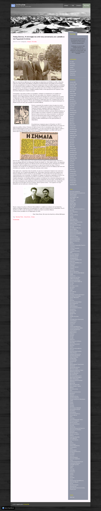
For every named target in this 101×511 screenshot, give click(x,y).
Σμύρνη (71, 442)
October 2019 (73, 95)
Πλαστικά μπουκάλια (75, 191)
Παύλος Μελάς (73, 415)
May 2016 (72, 143)
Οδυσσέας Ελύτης (74, 396)
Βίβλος (71, 242)
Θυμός (71, 315)
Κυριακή (72, 349)
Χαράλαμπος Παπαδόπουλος (77, 480)
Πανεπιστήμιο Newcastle (75, 408)
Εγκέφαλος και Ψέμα (75, 277)
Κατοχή (32, 216)
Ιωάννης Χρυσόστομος (75, 329)
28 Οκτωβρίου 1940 (74, 197)
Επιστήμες (72, 65)
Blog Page (86, 5)
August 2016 (72, 137)
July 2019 (72, 97)
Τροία (71, 467)
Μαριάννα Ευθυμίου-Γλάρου (76, 370)
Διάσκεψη (72, 265)
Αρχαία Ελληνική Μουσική (76, 233)
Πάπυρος (72, 405)
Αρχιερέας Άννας (74, 236)
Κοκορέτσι (72, 339)
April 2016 (72, 144)
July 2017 (72, 116)
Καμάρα (72, 335)
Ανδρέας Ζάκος (73, 223)
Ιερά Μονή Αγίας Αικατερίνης (77, 319)
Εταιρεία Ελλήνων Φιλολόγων (77, 294)
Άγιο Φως (72, 210)
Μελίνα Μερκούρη (74, 373)
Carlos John (72, 198)
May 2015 (72, 165)
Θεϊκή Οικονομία (74, 306)
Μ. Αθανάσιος (73, 358)
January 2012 (73, 182)
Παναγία (72, 406)
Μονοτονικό (72, 383)
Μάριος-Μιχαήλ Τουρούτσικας (77, 364)
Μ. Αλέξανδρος (73, 360)
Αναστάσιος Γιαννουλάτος (76, 222)
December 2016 (73, 129)
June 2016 (72, 141)
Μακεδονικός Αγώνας (75, 367)
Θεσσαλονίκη (73, 310)
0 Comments (16, 219)
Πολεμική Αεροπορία (75, 424)
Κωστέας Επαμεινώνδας (75, 351)
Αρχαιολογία (73, 235)
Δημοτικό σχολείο (74, 257)
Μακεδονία (72, 365)
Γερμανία (72, 246)
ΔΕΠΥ (71, 252)
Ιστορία (29, 41)
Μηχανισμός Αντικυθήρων (76, 377)
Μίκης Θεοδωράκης (74, 379)
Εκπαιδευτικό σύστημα (75, 280)
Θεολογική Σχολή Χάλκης (76, 307)
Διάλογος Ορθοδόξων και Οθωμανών (76, 263)
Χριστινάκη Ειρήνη (74, 485)
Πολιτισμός (72, 63)
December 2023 (73, 88)
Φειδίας (72, 474)
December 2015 (73, 152)
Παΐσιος (71, 403)
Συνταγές (72, 454)
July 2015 (72, 161)
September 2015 (73, 158)
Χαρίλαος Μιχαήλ (74, 482)
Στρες (71, 448)
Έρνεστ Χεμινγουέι (74, 271)
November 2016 (73, 131)
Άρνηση (71, 217)
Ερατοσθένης (73, 291)
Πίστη (71, 416)
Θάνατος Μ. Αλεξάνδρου (76, 302)
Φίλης (71, 476)
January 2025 (73, 86)
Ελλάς (71, 284)
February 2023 (73, 89)
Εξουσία (72, 288)
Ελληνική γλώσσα (74, 286)
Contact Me (26, 504)
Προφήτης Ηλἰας (74, 432)
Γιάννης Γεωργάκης (74, 248)
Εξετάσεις (72, 287)
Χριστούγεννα (73, 486)
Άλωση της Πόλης (74, 214)
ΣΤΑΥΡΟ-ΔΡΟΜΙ (20, 5)
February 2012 (73, 180)
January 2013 (73, 179)
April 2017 (72, 122)
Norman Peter (73, 203)
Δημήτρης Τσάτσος (74, 255)
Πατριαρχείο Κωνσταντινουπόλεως (75, 413)
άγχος (71, 213)
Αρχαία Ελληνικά (74, 230)
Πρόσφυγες (72, 426)
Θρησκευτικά (73, 313)
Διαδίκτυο (72, 268)
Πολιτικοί (72, 425)
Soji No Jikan (72, 206)
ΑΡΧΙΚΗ (66, 5)
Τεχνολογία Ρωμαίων (75, 463)
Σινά (71, 441)
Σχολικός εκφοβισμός (75, 458)
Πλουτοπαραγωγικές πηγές (76, 419)
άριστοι (71, 216)
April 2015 (72, 167)
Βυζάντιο (72, 243)
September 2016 (73, 135)
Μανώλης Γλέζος (19, 216)
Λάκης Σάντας (27, 216)
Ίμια (71, 318)
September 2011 (73, 184)
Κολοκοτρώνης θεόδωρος (75, 341)
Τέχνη (71, 460)
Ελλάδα (34, 41)
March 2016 (72, 146)
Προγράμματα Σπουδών (75, 429)
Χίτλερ (71, 483)
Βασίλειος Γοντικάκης (75, 239)
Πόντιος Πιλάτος (73, 422)
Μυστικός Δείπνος (74, 389)
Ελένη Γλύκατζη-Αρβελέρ (76, 281)
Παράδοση (72, 410)
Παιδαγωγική (73, 71)
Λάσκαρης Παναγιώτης (75, 354)
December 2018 (73, 103)
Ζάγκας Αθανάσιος (74, 297)
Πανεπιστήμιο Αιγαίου (75, 409)
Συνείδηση (72, 453)
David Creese (73, 200)
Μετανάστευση (73, 374)
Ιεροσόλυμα (73, 322)
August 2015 (72, 160)
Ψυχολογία (72, 73)
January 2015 (73, 173)
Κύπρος (71, 347)
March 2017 (72, 124)
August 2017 (72, 114)
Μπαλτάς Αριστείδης (75, 384)
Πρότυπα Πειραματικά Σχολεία (77, 428)
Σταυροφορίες (73, 447)
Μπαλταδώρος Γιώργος (75, 386)
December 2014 (73, 175)
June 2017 (72, 118)
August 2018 (72, 105)
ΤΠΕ (73, 5)
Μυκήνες (72, 387)
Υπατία (71, 473)
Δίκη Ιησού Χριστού (74, 267)
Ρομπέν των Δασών (74, 434)
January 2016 (73, 150)
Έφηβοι (71, 274)
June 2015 (72, 163)
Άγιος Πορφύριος (74, 212)
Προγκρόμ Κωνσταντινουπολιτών (77, 193)
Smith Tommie (73, 204)
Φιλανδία (72, 477)
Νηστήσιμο (72, 393)
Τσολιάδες (72, 470)
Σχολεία (72, 456)
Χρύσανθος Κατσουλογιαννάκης (77, 487)
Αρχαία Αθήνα (73, 229)
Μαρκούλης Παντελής (75, 371)
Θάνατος (72, 300)
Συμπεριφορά (73, 450)
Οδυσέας (72, 395)
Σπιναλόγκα (73, 444)
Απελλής (72, 226)
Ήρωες (71, 299)
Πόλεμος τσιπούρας (74, 421)
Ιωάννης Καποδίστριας (75, 326)
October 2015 (73, 156)
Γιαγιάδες (72, 249)
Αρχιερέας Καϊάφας (75, 238)
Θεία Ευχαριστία (74, 303)
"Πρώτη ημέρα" (73, 194)
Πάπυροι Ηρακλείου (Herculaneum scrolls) (77, 399)
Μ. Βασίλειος (73, 361)
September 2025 (73, 84)
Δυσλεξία (72, 270)
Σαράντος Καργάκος (75, 437)
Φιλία (71, 479)
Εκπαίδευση (72, 75)
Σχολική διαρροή (74, 457)
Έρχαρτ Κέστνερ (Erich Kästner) (77, 273)
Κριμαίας (72, 345)
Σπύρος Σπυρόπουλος (75, 445)
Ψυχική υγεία (73, 489)
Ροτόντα (72, 435)
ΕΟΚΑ (71, 290)
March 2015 (72, 169)
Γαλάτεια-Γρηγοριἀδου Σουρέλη (77, 245)
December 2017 (73, 112)
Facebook (72, 201)
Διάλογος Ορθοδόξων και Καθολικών (76, 260)
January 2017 (73, 127)
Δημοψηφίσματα (74, 258)
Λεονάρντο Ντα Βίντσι (75, 355)
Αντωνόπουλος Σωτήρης (75, 225)
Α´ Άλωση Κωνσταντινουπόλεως (77, 209)
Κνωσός (71, 338)
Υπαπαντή (72, 471)
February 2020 (73, 93)
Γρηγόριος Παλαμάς (75, 251)
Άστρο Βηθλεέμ (73, 219)
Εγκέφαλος (72, 275)
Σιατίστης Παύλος (74, 440)
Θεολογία (72, 69)
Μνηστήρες (72, 381)
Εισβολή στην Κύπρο (74, 278)
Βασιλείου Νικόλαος (74, 241)
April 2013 (72, 177)
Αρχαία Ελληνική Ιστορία (76, 232)
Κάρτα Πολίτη (73, 332)
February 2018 (73, 110)
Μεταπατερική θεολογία (75, 376)
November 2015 (73, 154)
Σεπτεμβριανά (73, 438)
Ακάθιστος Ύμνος (74, 220)
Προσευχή (72, 431)
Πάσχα (71, 402)
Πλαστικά (72, 418)
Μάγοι (71, 363)
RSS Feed (72, 497)
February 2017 (73, 125)
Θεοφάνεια (72, 309)
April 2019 (72, 99)
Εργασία (72, 293)
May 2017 (72, 120)
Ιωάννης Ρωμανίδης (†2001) (76, 328)
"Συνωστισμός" (73, 195)
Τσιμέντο (72, 469)
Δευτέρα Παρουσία (74, 254)
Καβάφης (72, 334)
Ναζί (71, 390)
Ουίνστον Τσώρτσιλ (74, 397)
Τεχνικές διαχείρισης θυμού (76, 461)
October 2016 (73, 133)
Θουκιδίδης (72, 312)
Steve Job (72, 207)
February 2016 (73, 148)
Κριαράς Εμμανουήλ (75, 344)
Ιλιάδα (71, 325)
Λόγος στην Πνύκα (74, 357)
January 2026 (73, 82)
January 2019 (73, 101)
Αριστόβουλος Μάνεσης (75, 227)
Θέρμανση (72, 304)
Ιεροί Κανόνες (73, 320)
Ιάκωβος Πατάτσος (74, 316)
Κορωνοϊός (72, 342)
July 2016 (72, 139)
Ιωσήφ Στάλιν (73, 331)
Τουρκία (72, 466)
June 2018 (72, 106)
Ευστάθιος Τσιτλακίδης (75, 296)
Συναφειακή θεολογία (75, 451)
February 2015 (73, 171)
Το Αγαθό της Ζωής (74, 464)
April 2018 (72, 108)
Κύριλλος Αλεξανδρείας (75, 348)
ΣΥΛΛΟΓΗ (78, 5)
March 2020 (72, 91)
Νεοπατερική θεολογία (75, 392)
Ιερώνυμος (72, 323)
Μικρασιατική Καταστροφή (76, 380)
